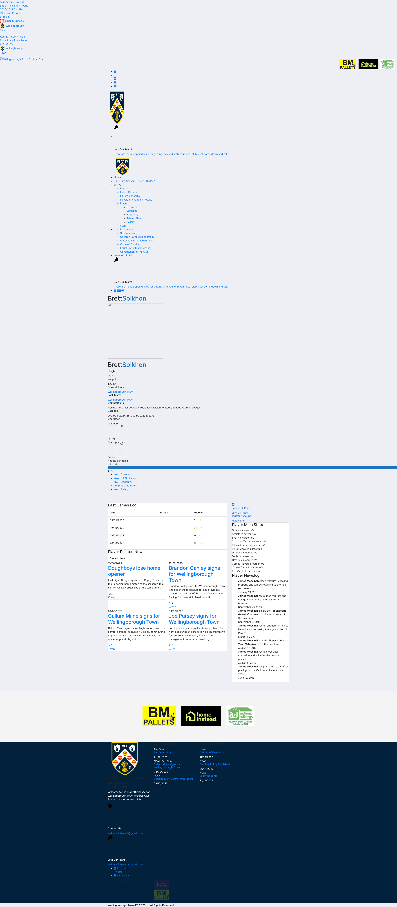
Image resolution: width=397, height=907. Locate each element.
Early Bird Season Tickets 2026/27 (134, 181)
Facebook (122, 868)
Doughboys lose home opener (134, 571)
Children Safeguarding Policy (137, 236)
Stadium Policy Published (215, 764)
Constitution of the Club (134, 251)
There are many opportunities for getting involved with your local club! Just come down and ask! (171, 154)
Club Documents (124, 229)
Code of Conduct (130, 244)
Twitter (118, 871)
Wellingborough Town (120, 391)
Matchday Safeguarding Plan (137, 240)
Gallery (130, 221)
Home (117, 177)
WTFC (117, 184)
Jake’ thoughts (208, 775)
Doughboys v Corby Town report (173, 778)
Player (123, 203)
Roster (124, 188)
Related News (134, 218)
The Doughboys (163, 752)
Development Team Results (136, 199)
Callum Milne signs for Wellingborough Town (134, 619)
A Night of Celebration (213, 752)
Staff (123, 225)
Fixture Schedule (130, 195)
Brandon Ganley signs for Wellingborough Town (194, 574)
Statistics (131, 210)
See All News (117, 558)
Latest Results (128, 192)
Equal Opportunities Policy (136, 248)
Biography (132, 214)
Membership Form (124, 255)
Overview (131, 207)
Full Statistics (125, 478)
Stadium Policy (129, 233)
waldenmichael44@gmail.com (125, 833)
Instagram (122, 875)
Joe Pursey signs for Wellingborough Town (194, 619)
